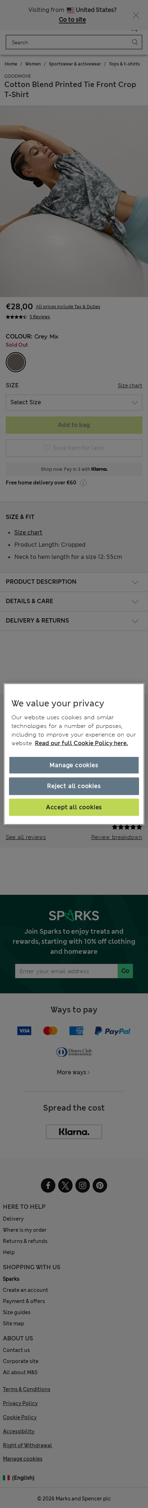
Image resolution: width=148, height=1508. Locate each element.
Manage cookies (74, 765)
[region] (74, 754)
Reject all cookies (74, 786)
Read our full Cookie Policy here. (81, 743)
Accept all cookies (74, 807)
